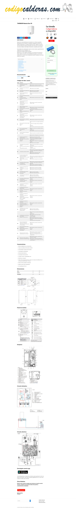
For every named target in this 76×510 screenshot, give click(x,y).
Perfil (46, 94)
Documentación (20, 60)
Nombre (47, 85)
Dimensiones (20, 63)
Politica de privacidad (42, 502)
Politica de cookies (41, 501)
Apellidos (47, 88)
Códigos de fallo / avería (22, 61)
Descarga (29, 76)
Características (20, 62)
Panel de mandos (21, 64)
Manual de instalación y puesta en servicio (22, 76)
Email (46, 91)
